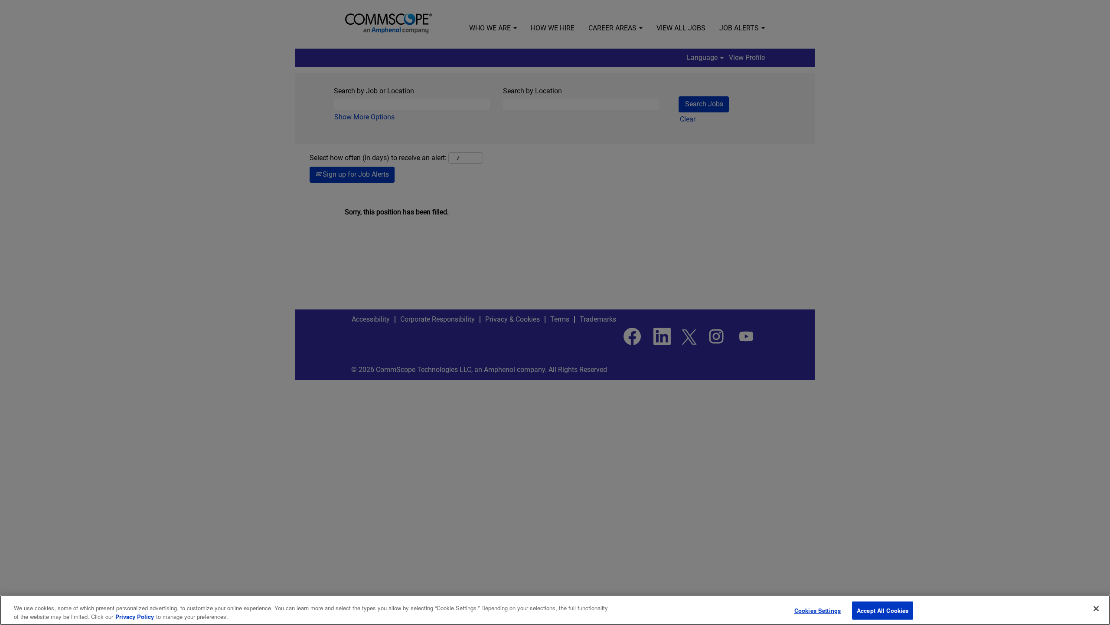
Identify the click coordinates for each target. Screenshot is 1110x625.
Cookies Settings (817, 610)
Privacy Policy (134, 616)
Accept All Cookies (882, 610)
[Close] (1096, 608)
